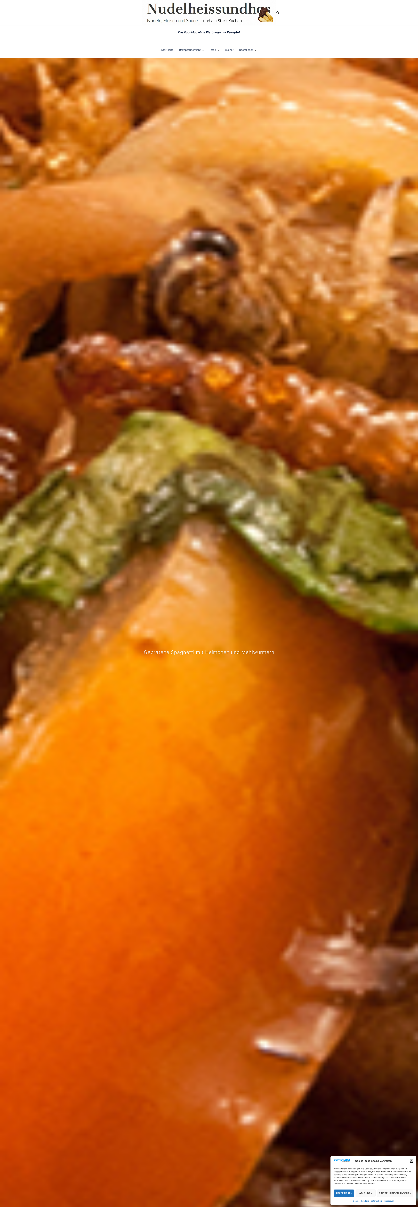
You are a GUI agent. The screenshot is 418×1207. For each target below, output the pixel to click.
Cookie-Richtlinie (361, 1201)
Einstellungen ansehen (395, 1193)
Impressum (389, 1201)
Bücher (229, 49)
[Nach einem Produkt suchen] (277, 12)
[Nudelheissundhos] (209, 12)
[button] (411, 1161)
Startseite (167, 49)
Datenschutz (376, 1201)
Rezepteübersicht (190, 49)
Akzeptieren (344, 1193)
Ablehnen (365, 1193)
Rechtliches (246, 49)
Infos (213, 49)
